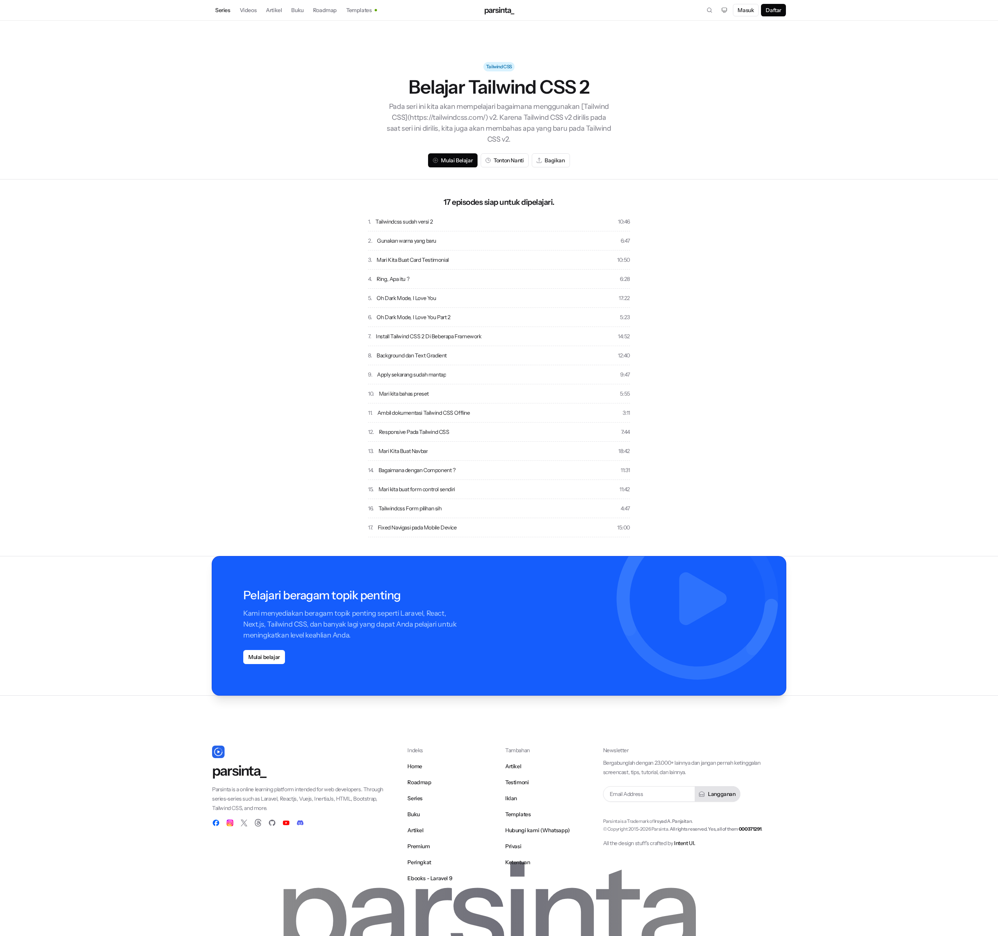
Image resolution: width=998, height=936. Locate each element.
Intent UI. (684, 843)
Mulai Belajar (456, 160)
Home (414, 766)
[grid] (499, 374)
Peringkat (419, 862)
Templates (359, 10)
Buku (297, 10)
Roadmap (325, 10)
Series (222, 10)
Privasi (513, 846)
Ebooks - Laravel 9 (429, 878)
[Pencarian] (709, 10)
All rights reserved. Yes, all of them (715, 829)
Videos (248, 10)
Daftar (773, 10)
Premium (418, 846)
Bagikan (554, 160)
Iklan (511, 798)
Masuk (746, 10)
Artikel (274, 10)
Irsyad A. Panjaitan (673, 821)
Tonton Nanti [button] (509, 160)
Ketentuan (517, 862)
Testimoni (517, 782)
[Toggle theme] (724, 10)
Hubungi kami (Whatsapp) (537, 830)
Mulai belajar (264, 657)
